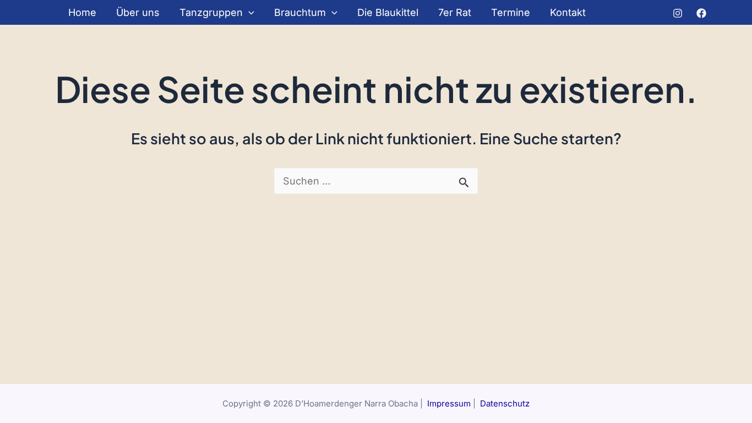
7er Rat (454, 12)
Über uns (138, 12)
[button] (248, 12)
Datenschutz (505, 403)
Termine (510, 12)
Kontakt (568, 12)
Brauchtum (300, 12)
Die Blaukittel (387, 12)
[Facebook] (701, 13)
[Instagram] (678, 13)
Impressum (449, 403)
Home (82, 12)
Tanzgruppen (211, 12)
